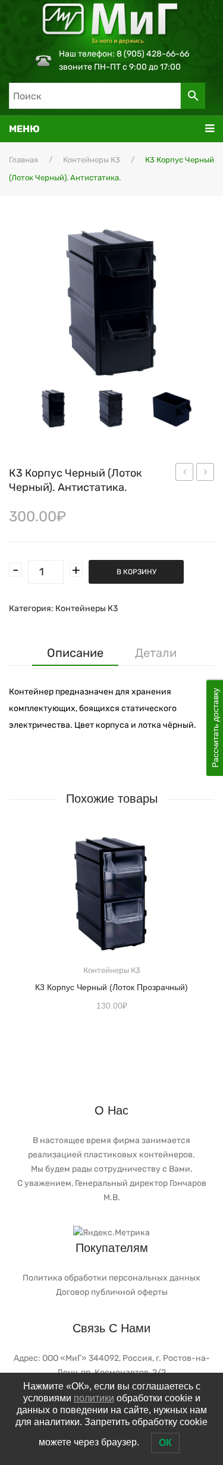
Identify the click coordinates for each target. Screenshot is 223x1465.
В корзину (136, 572)
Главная (23, 159)
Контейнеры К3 (91, 159)
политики (94, 1398)
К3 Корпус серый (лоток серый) (205, 474)
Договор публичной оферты (112, 1292)
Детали (156, 653)
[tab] (75, 653)
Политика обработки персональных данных (111, 1278)
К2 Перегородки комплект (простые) (184, 474)
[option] (53, 408)
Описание (75, 653)
